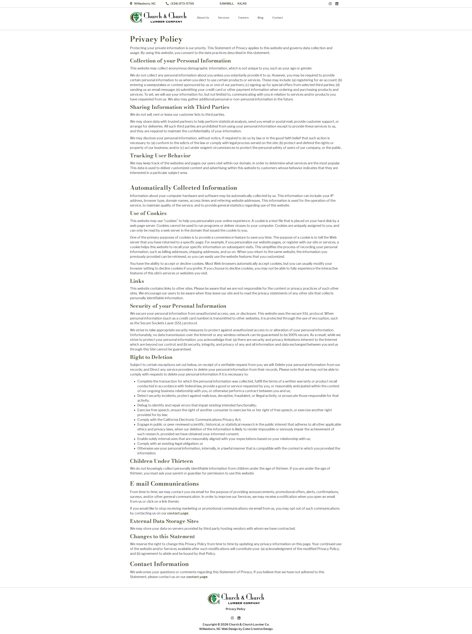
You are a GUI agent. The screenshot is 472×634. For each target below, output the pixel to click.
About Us (203, 17)
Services (223, 17)
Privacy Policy (235, 609)
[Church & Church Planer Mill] (158, 17)
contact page (177, 513)
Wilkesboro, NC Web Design (218, 629)
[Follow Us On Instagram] (331, 3)
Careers (243, 17)
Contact (277, 17)
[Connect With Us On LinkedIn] (337, 3)
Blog (260, 17)
